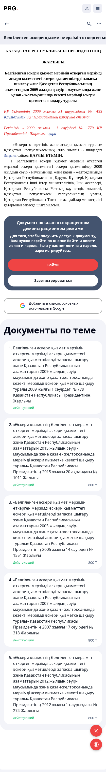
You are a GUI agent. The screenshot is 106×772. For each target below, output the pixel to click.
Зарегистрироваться (53, 280)
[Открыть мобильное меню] (97, 8)
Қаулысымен (14, 117)
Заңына (10, 155)
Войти (53, 264)
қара (52, 133)
